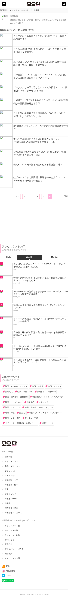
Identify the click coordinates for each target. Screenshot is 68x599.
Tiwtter (8, 576)
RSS (7, 566)
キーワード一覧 (11, 530)
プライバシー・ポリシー (15, 549)
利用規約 (8, 554)
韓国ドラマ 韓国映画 (46, 392)
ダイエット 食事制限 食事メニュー (21, 423)
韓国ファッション (12, 407)
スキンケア (43, 402)
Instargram (10, 571)
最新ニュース (47, 423)
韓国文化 (9, 392)
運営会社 (8, 544)
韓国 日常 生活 (12, 418)
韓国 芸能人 (37, 386)
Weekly (29, 257)
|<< (17, 196)
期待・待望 (10, 413)
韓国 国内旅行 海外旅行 (16, 397)
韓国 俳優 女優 (24, 392)
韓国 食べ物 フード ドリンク (39, 407)
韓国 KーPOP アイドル (16, 386)
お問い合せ (9, 540)
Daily (8, 257)
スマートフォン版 (12, 558)
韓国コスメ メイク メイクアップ (47, 397)
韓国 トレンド (54, 386)
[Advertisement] (23, 222)
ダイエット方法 (31, 418)
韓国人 (22, 413)
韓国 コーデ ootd (13, 402)
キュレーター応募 (12, 535)
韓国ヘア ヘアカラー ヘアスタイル (45, 413)
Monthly (54, 257)
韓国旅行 (30, 402)
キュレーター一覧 (12, 526)
